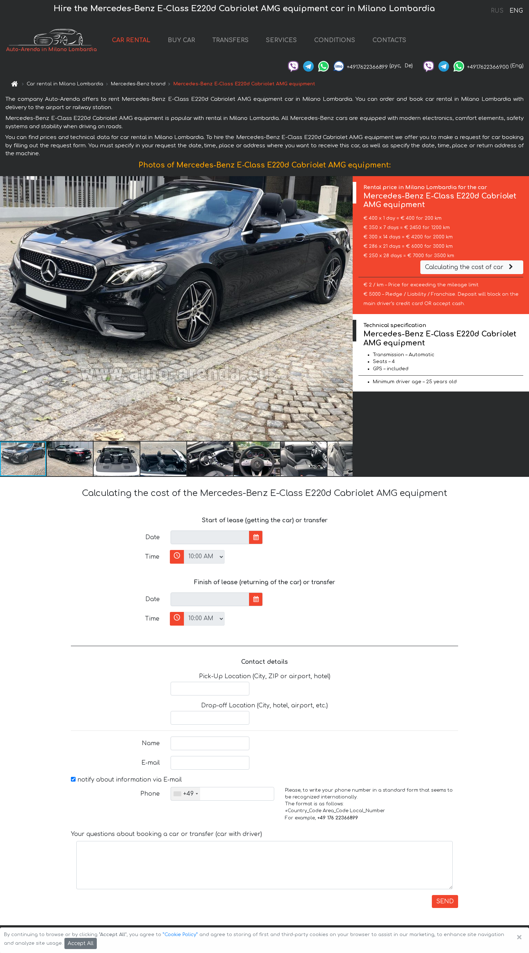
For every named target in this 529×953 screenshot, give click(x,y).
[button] (70, 459)
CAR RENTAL (131, 40)
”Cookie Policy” (180, 934)
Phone (150, 794)
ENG (516, 11)
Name (151, 743)
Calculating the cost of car (465, 267)
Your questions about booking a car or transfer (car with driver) (166, 834)
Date (152, 537)
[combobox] (185, 793)
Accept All (81, 943)
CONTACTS (389, 40)
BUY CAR (181, 40)
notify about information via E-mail (129, 780)
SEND (445, 901)
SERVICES (281, 40)
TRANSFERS (230, 40)
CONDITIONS (334, 40)
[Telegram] (308, 65)
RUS (497, 11)
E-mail (150, 763)
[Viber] (293, 65)
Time (152, 557)
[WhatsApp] (323, 65)
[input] (210, 537)
